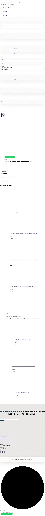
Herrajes (2, 24)
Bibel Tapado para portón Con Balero (22, 392)
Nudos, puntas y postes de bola (6, 25)
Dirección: (2, 440)
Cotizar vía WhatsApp (10, 157)
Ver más (17, 212)
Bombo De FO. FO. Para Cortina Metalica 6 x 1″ (23, 339)
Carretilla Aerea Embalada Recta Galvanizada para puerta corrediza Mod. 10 (23, 286)
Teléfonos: (2, 450)
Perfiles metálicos (4, 26)
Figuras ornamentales (4, 27)
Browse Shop (11, 512)
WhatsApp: (2, 447)
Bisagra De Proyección (10, 313)
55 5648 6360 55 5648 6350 (2, 452)
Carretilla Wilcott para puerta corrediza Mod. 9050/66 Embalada (23, 366)
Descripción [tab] (4, 171)
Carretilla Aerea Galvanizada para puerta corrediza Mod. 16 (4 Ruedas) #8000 (23, 233)
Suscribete (2, 420)
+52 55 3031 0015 (3, 448)
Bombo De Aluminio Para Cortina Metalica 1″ (24, 206)
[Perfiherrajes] (2, 106)
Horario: (1, 444)
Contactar (10, 513)
